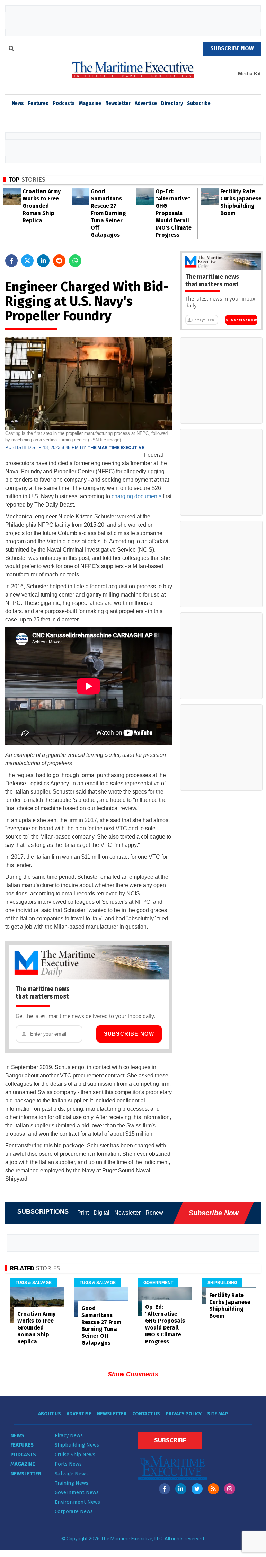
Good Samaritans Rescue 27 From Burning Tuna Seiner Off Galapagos (108, 213)
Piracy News (69, 1435)
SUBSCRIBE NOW (232, 48)
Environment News (77, 1502)
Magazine (90, 103)
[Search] (11, 49)
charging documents (136, 496)
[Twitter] (197, 1488)
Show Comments (133, 1374)
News (17, 1435)
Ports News (68, 1464)
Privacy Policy (184, 1414)
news (18, 103)
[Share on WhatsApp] (75, 260)
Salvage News (71, 1473)
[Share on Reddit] (59, 260)
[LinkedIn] (180, 1488)
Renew (154, 1213)
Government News (77, 1492)
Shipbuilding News (77, 1445)
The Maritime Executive (116, 447)
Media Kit (249, 74)
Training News (71, 1483)
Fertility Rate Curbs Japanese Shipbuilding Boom (229, 1305)
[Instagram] (229, 1488)
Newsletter (118, 103)
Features (38, 103)
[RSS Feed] (213, 1488)
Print (83, 1213)
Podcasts (64, 103)
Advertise (146, 103)
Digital (101, 1213)
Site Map (217, 1414)
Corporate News (74, 1511)
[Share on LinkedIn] (43, 260)
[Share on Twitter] (27, 260)
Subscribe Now (129, 1034)
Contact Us (146, 1414)
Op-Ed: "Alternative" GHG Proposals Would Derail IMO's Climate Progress (174, 213)
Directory (172, 103)
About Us (49, 1414)
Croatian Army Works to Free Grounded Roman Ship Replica (42, 206)
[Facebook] (164, 1488)
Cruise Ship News (75, 1454)
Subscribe (199, 103)
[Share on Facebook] (11, 260)
